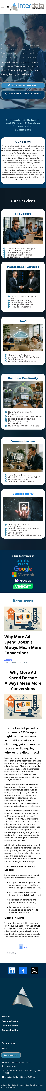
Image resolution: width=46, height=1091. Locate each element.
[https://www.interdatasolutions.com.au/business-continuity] (23, 394)
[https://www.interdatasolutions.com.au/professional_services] (23, 281)
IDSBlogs (8, 660)
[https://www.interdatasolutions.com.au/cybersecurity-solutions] (23, 509)
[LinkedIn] (11, 970)
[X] (34, 970)
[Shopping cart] (8, 7)
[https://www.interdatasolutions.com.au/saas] (23, 337)
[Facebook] (23, 970)
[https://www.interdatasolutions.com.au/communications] (23, 458)
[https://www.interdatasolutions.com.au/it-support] (23, 230)
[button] (2, 7)
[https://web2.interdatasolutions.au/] (27, 7)
